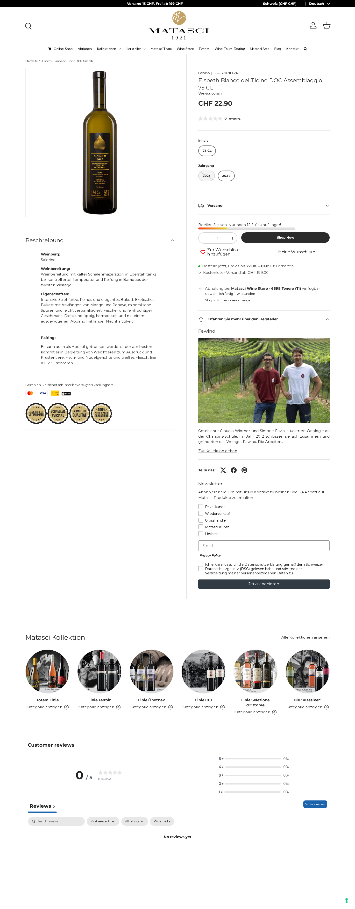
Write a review (315, 804)
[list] (100, 142)
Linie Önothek (151, 700)
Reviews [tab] (42, 806)
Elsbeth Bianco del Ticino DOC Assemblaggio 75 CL (69, 61)
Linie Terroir (99, 700)
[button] (326, 25)
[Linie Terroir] (99, 671)
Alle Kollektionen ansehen (305, 637)
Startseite (31, 61)
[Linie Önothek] (151, 671)
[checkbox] (162, 821)
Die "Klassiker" (307, 700)
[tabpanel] (177, 853)
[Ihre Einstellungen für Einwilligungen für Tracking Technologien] (346, 900)
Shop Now (285, 237)
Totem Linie (47, 700)
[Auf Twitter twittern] (223, 470)
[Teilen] (233, 470)
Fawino (204, 73)
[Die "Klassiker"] (307, 671)
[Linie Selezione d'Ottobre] (255, 671)
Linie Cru (203, 700)
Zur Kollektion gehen (217, 450)
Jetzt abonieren (263, 584)
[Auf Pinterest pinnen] (244, 470)
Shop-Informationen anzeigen (228, 300)
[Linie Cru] (203, 671)
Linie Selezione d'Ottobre (255, 702)
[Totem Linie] (47, 671)
